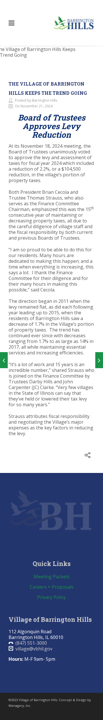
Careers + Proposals (52, 587)
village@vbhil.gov (33, 649)
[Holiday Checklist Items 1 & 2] (99, 360)
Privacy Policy (51, 597)
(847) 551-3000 (31, 643)
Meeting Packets (52, 576)
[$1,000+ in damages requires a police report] (4, 360)
